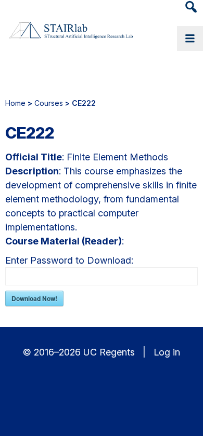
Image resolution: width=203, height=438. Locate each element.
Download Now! (34, 298)
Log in (167, 352)
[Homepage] (70, 31)
